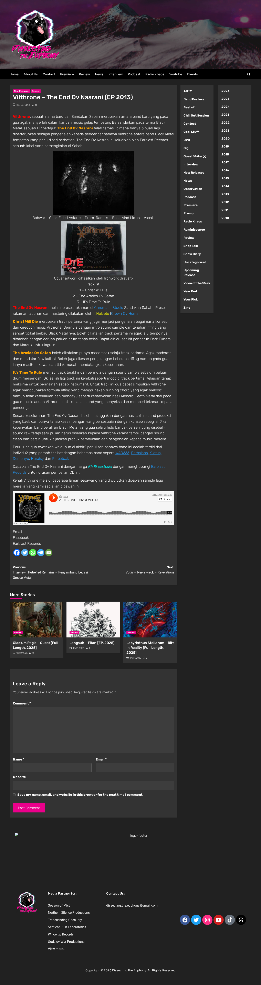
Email (17, 531)
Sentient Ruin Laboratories (67, 927)
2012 (225, 202)
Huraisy (37, 458)
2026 (225, 91)
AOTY (188, 91)
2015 (225, 178)
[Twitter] (24, 552)
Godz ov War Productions (66, 942)
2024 (225, 107)
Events (192, 74)
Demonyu (21, 458)
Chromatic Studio (108, 307)
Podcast (134, 74)
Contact (49, 74)
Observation (193, 189)
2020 (225, 138)
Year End (190, 291)
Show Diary (192, 254)
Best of (189, 107)
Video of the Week (197, 283)
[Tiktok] (230, 920)
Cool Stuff (191, 132)
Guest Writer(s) (195, 156)
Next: (150, 569)
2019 (225, 146)
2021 (225, 130)
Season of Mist (59, 905)
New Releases (21, 91)
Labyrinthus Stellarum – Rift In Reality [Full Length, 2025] (150, 648)
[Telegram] (40, 552)
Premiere (67, 74)
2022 (225, 122)
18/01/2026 (78, 648)
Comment (22, 703)
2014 (225, 186)
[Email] (48, 552)
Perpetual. (60, 458)
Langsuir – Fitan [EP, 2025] (92, 643)
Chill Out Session (196, 115)
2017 (225, 162)
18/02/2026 (22, 653)
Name (18, 759)
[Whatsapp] (32, 552)
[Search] (248, 74)
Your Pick (191, 299)
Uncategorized (195, 262)
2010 (225, 218)
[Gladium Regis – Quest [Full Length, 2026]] (37, 619)
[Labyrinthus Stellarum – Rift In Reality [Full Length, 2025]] (150, 619)
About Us (31, 74)
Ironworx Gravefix (118, 278)
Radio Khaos (154, 74)
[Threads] (241, 920)
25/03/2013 (23, 104)
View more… (56, 949)
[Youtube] (218, 920)
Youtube (175, 74)
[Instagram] (207, 920)
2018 (225, 154)
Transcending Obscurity (65, 920)
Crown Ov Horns (124, 313)
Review (84, 74)
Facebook (21, 537)
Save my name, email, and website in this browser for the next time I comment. (80, 795)
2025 (225, 99)
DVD (187, 140)
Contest (190, 123)
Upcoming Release (191, 272)
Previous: (50, 572)
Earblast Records (27, 543)
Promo (189, 213)
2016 (225, 170)
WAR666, (122, 453)
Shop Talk (191, 246)
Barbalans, (140, 453)
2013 (225, 194)
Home (14, 74)
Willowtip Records (61, 934)
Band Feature (194, 99)
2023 (225, 115)
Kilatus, (155, 453)
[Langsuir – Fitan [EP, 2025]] (93, 619)
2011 (224, 210)
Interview (115, 74)
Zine (187, 307)
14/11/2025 (135, 658)
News (99, 74)
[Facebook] (16, 552)
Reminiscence (194, 229)
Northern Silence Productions (69, 913)
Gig (186, 148)
